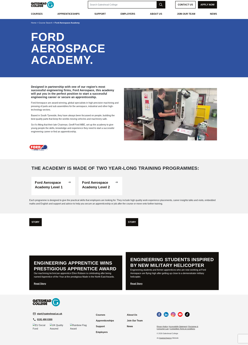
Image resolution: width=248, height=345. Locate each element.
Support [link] (100, 14)
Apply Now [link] (207, 4)
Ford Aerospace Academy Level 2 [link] (96, 185)
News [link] (213, 14)
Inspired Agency (165, 338)
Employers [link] (128, 14)
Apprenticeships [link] (68, 14)
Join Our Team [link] (186, 14)
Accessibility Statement (178, 327)
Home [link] (33, 23)
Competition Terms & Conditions (182, 329)
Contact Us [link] (185, 4)
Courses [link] (37, 14)
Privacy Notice (162, 327)
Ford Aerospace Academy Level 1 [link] (49, 185)
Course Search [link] (45, 23)
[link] (42, 4)
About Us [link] (156, 14)
